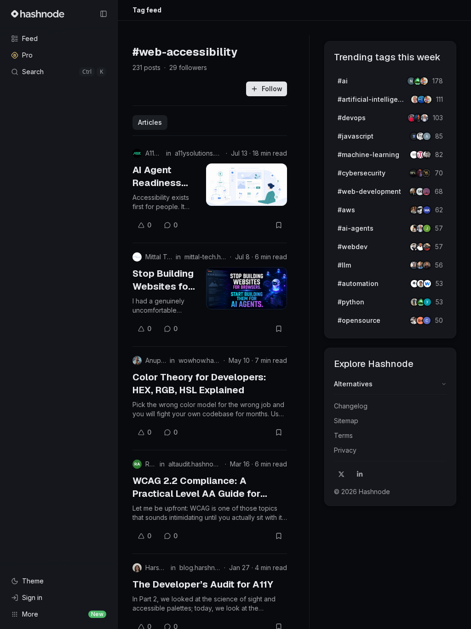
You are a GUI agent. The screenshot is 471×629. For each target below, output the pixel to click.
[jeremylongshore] (424, 117)
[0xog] (426, 210)
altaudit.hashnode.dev (194, 464)
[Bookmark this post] (278, 225)
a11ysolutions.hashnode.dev (198, 153)
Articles (150, 122)
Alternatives (353, 384)
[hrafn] (426, 228)
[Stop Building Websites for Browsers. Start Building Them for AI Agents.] (246, 288)
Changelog (351, 406)
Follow (272, 89)
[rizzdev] (426, 154)
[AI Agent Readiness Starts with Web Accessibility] (246, 184)
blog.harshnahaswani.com (199, 567)
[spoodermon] (424, 81)
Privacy (345, 450)
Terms (343, 435)
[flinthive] (426, 136)
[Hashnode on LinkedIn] (359, 474)
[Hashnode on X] (341, 474)
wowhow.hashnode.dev (199, 360)
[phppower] (426, 246)
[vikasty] (426, 173)
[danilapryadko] (426, 191)
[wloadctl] (427, 283)
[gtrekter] (426, 265)
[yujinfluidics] (427, 302)
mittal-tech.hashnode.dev (205, 257)
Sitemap (346, 421)
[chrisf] (426, 320)
